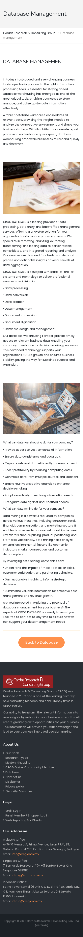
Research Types (16, 758)
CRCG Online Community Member (29, 767)
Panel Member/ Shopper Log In (27, 815)
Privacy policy (15, 786)
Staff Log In (13, 811)
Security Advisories (19, 791)
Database (12, 772)
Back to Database (41, 642)
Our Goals (12, 753)
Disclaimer (12, 782)
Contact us (13, 777)
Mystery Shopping (17, 763)
